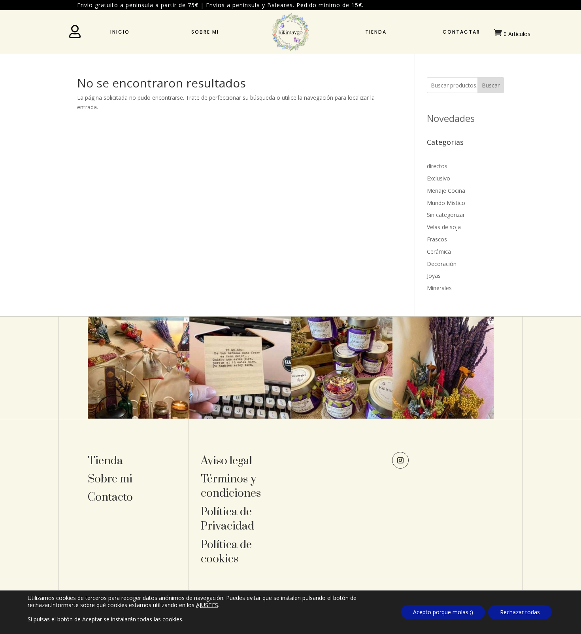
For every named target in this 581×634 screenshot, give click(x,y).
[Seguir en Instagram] (400, 460)
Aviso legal (226, 461)
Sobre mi (205, 31)
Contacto (110, 497)
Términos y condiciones (231, 486)
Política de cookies (226, 552)
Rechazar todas (520, 612)
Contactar (461, 31)
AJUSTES (207, 605)
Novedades (451, 118)
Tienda (376, 31)
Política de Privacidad (227, 519)
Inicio (120, 31)
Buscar (491, 85)
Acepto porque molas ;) (443, 612)
